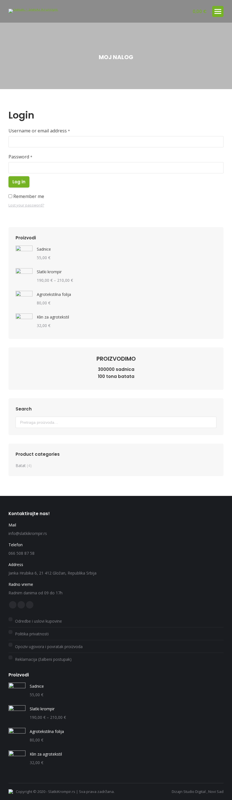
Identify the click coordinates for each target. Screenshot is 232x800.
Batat (21, 465)
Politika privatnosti (32, 633)
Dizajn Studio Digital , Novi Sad (198, 791)
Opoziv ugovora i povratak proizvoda (49, 646)
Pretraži (210, 422)
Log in (18, 182)
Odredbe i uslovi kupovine (38, 621)
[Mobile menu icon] (218, 11)
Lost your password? (26, 205)
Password (20, 157)
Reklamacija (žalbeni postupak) (43, 659)
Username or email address (39, 131)
